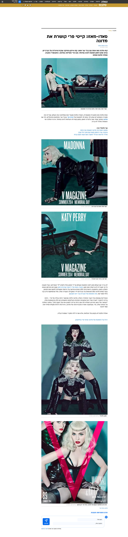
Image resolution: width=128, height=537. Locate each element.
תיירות (54, 1)
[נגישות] (2, 2)
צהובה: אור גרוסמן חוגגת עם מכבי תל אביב (93, 132)
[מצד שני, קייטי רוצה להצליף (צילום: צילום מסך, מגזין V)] (74, 246)
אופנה (41, 1)
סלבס (74, 1)
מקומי (95, 5)
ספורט (92, 1)
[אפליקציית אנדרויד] (30, 5)
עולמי (86, 5)
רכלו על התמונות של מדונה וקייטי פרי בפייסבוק (91, 320)
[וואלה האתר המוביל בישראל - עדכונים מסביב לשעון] (104, 2)
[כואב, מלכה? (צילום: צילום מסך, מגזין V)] (74, 371)
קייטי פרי (101, 508)
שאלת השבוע (73, 5)
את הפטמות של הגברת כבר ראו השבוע (83, 294)
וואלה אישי (81, 5)
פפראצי (67, 5)
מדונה (106, 508)
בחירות (86, 1)
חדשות (98, 1)
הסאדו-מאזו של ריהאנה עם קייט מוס (70, 287)
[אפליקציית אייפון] (28, 5)
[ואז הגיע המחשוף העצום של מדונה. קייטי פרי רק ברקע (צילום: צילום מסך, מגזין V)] (74, 464)
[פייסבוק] (23, 5)
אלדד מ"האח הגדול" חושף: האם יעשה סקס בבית (91, 135)
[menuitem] (97, 2)
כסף (70, 1)
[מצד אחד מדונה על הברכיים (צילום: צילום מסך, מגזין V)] (74, 173)
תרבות (80, 1)
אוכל (65, 1)
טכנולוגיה (47, 1)
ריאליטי (91, 5)
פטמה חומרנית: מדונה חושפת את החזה (94, 130)
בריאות (60, 1)
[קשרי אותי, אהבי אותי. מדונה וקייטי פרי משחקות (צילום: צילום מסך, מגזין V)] (74, 84)
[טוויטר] (25, 5)
